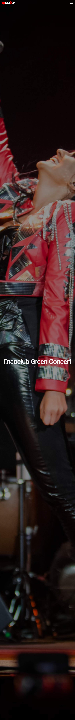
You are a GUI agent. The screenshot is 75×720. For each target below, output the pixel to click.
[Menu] (71, 2)
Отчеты (46, 367)
